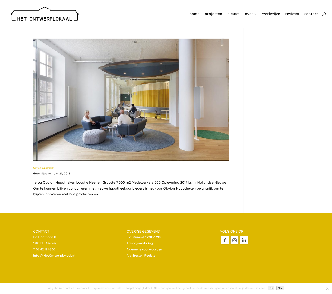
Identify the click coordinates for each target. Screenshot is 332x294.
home (195, 14)
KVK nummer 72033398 (144, 237)
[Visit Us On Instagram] (234, 244)
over (249, 14)
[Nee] (327, 289)
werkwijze (271, 14)
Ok (271, 288)
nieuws (233, 14)
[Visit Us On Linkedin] (244, 244)
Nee (280, 288)
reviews (292, 14)
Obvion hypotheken (43, 167)
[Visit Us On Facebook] (225, 244)
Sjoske (46, 173)
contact (311, 14)
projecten (213, 14)
